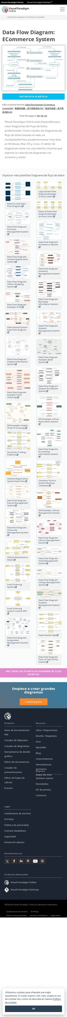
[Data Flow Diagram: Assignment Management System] (18, 647)
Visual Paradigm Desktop (38, 2)
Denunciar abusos (14, 842)
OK (33, 1008)
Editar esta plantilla (33, 96)
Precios (8, 788)
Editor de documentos (16, 761)
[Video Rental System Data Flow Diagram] (18, 334)
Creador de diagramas (16, 746)
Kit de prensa (43, 789)
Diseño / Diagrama (46, 735)
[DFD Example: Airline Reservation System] (49, 426)
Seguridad (10, 836)
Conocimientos (44, 758)
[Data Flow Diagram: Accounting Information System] (49, 458)
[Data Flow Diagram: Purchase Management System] (18, 236)
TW (42, 115)
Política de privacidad (16, 825)
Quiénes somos (44, 778)
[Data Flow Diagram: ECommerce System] (49, 249)
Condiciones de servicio (17, 813)
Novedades (42, 783)
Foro (38, 741)
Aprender (41, 747)
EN (38, 115)
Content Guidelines (15, 830)
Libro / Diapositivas (46, 730)
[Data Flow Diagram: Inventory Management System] (49, 278)
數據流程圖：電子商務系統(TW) (29, 108)
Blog (38, 753)
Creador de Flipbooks (16, 740)
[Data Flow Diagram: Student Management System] (49, 335)
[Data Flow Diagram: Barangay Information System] (49, 308)
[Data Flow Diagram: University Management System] (18, 537)
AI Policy (9, 819)
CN (45, 115)
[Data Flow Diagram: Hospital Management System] (49, 609)
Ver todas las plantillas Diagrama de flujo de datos (34, 673)
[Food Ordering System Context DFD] (18, 615)
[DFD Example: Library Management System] (49, 517)
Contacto (41, 795)
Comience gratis (33, 701)
